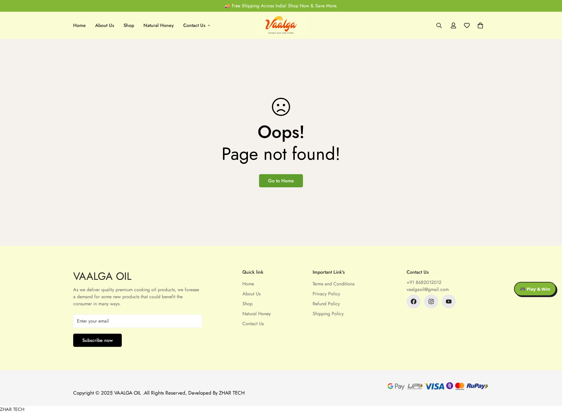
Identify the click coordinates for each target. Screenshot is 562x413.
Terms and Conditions (333, 283)
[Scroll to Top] (550, 381)
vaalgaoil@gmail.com (428, 289)
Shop (129, 25)
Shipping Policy (328, 313)
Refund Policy (326, 303)
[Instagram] (431, 301)
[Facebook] (414, 301)
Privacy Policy (326, 293)
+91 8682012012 (424, 282)
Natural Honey (158, 25)
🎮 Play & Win (535, 289)
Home (79, 25)
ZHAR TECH (12, 409)
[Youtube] (449, 301)
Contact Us (194, 25)
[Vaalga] (281, 25)
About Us (104, 25)
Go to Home (281, 180)
